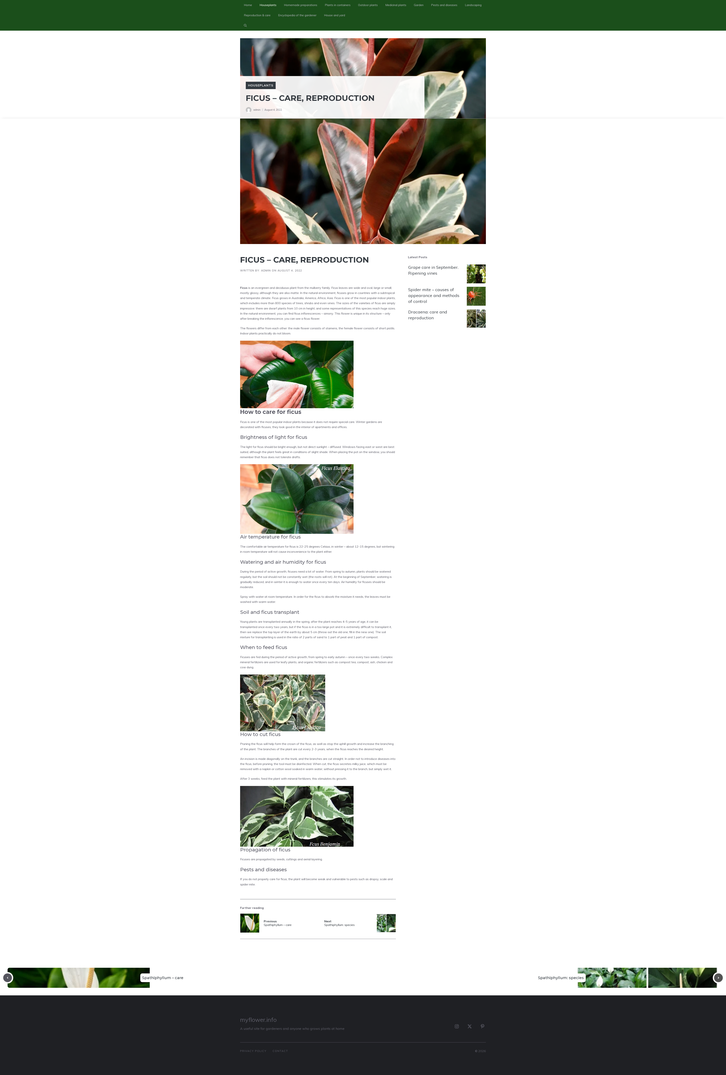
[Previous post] (7, 977)
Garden (419, 5)
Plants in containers (338, 5)
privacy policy (253, 1051)
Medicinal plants (395, 5)
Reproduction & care (257, 15)
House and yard (334, 15)
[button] (245, 25)
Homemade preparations (300, 5)
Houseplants (268, 5)
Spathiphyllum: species (561, 978)
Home (248, 5)
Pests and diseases (444, 5)
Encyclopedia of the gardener (297, 15)
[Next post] (718, 977)
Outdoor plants (368, 5)
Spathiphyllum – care (162, 978)
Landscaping (473, 5)
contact (280, 1051)
